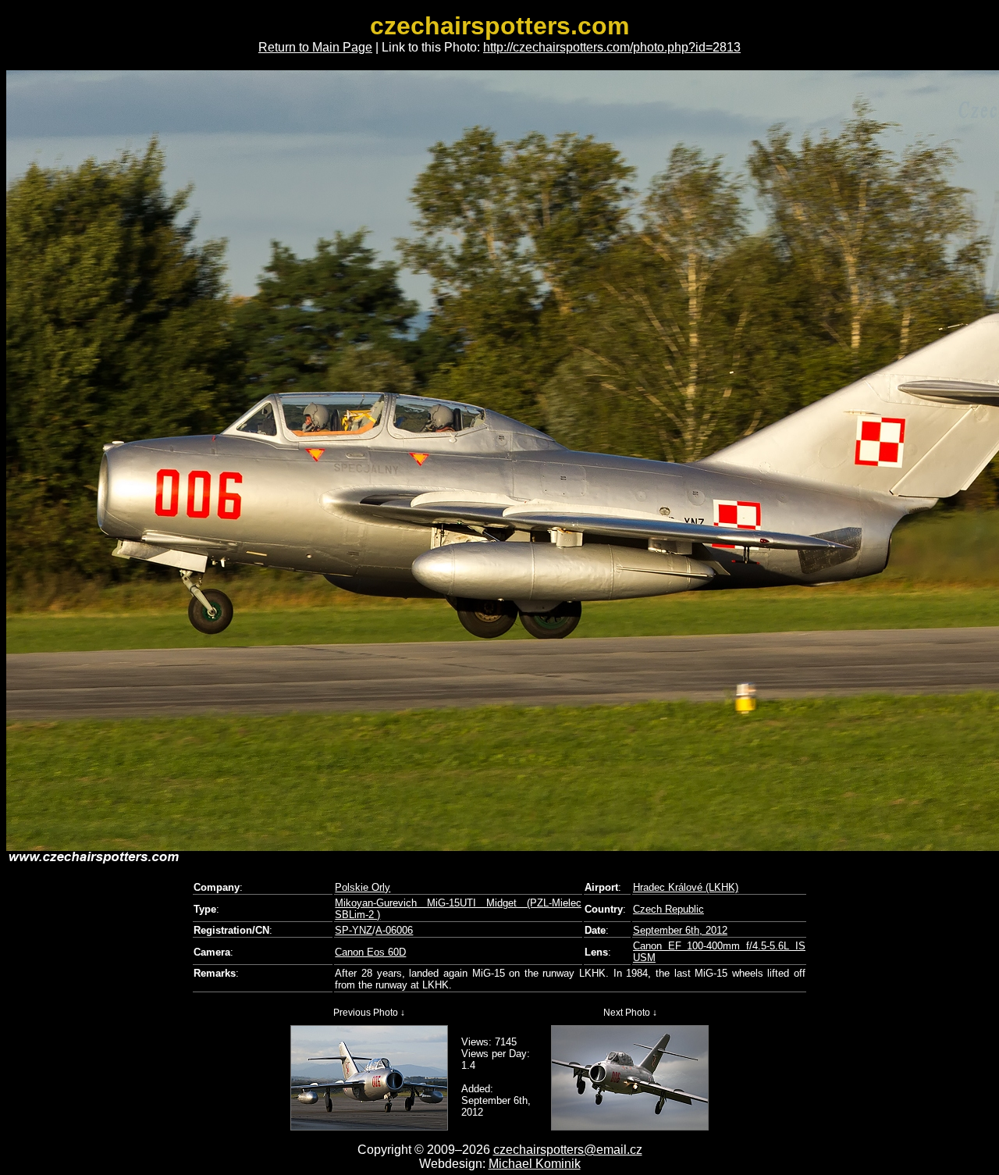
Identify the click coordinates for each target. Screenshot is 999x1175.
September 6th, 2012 (680, 930)
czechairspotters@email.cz (567, 1149)
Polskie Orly (362, 887)
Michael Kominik (535, 1163)
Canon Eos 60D (370, 952)
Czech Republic (668, 909)
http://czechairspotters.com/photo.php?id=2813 (612, 47)
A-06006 (394, 930)
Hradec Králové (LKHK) (685, 887)
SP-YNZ (353, 930)
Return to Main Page (315, 47)
